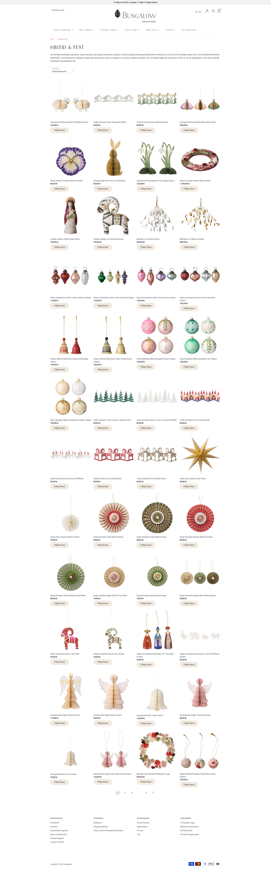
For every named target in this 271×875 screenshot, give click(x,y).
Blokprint (98, 823)
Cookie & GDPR (57, 842)
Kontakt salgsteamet (189, 834)
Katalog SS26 (186, 830)
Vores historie (143, 823)
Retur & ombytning (58, 834)
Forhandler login (187, 823)
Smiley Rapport (57, 838)
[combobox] (63, 70)
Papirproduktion (101, 827)
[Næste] (153, 793)
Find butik (54, 823)
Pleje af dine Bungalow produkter (108, 830)
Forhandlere (185, 818)
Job (138, 834)
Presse (140, 830)
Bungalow (68, 864)
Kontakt (53, 827)
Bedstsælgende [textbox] (59, 71)
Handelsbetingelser (59, 830)
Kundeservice (56, 818)
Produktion (98, 818)
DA (196, 12)
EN (200, 12)
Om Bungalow (143, 818)
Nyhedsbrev (142, 827)
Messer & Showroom (189, 827)
